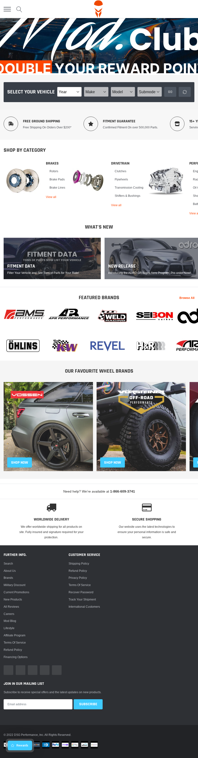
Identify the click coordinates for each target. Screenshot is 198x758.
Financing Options (16, 657)
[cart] (191, 9)
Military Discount (14, 585)
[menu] (7, 9)
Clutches (120, 171)
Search (8, 563)
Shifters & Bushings (127, 196)
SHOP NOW (19, 462)
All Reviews (11, 606)
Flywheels (121, 179)
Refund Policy (78, 571)
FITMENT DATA (21, 266)
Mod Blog (10, 621)
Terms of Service (15, 642)
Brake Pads (57, 179)
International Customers (84, 606)
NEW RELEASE (122, 266)
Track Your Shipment (82, 599)
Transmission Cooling (129, 187)
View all (51, 197)
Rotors (54, 171)
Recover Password (81, 592)
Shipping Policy (79, 563)
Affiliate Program (14, 635)
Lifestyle (9, 628)
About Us (10, 571)
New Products (13, 599)
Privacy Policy (78, 578)
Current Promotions (16, 592)
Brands (8, 578)
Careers (9, 614)
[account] (180, 9)
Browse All (186, 298)
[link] (23, 180)
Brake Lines (57, 187)
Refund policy (13, 650)
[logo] (98, 9)
